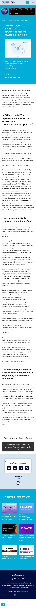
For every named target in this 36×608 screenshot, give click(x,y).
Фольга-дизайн (23, 591)
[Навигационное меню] (33, 3)
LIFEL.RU (3, 20)
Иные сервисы (20, 20)
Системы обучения (11, 20)
